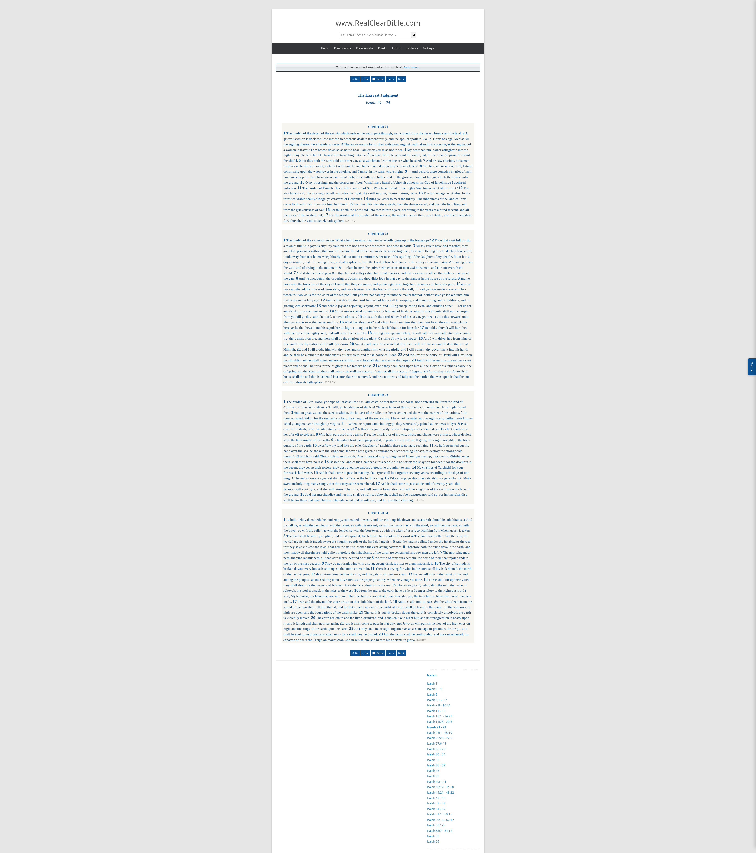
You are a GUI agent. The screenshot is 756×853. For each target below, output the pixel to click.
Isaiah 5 (432, 694)
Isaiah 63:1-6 (436, 825)
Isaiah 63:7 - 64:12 (439, 831)
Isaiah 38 (433, 771)
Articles (396, 48)
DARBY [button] (350, 220)
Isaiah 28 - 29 (436, 749)
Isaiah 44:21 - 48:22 (440, 792)
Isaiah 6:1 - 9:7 (437, 700)
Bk (356, 79)
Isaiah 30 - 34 (436, 754)
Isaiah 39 (433, 776)
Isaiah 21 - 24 (436, 727)
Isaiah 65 (433, 836)
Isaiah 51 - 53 (436, 803)
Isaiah (432, 675)
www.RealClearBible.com (378, 23)
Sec (366, 79)
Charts (382, 48)
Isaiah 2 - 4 (434, 689)
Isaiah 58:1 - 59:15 (439, 814)
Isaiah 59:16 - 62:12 (440, 820)
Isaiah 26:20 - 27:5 (439, 738)
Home (325, 48)
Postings (428, 48)
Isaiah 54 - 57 (436, 809)
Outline (380, 79)
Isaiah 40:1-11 (436, 782)
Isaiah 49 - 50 (436, 798)
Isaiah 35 (433, 760)
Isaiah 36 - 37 (436, 765)
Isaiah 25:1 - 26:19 (439, 733)
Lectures (412, 48)
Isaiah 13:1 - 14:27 (439, 716)
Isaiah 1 (432, 683)
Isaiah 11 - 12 (436, 711)
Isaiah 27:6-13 (436, 743)
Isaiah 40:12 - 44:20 (440, 787)
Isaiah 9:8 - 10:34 (438, 705)
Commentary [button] (342, 48)
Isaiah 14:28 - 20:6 (439, 722)
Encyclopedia (364, 48)
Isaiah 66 (433, 841)
